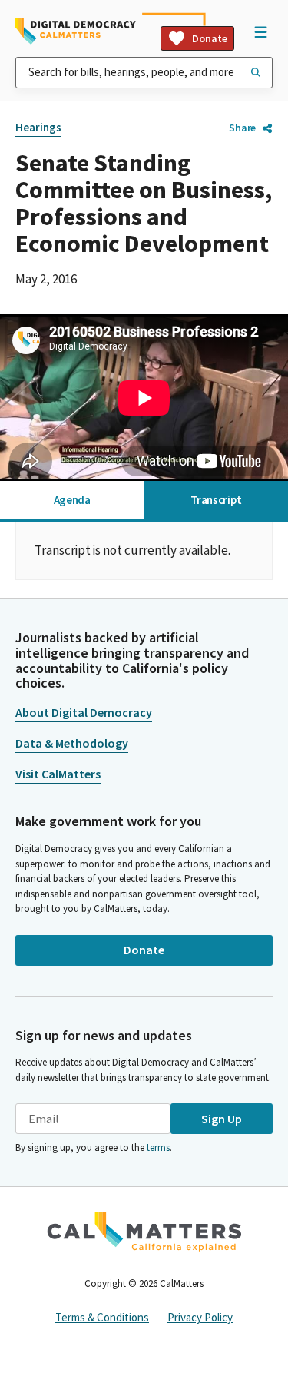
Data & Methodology (71, 743)
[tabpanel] (144, 551)
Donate (209, 38)
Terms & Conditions (102, 1317)
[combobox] (144, 72)
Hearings (38, 127)
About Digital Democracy (83, 712)
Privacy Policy (200, 1317)
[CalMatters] (144, 1232)
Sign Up (221, 1118)
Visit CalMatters (58, 773)
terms (158, 1147)
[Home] (75, 31)
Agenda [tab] (72, 499)
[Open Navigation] (260, 31)
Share (242, 127)
